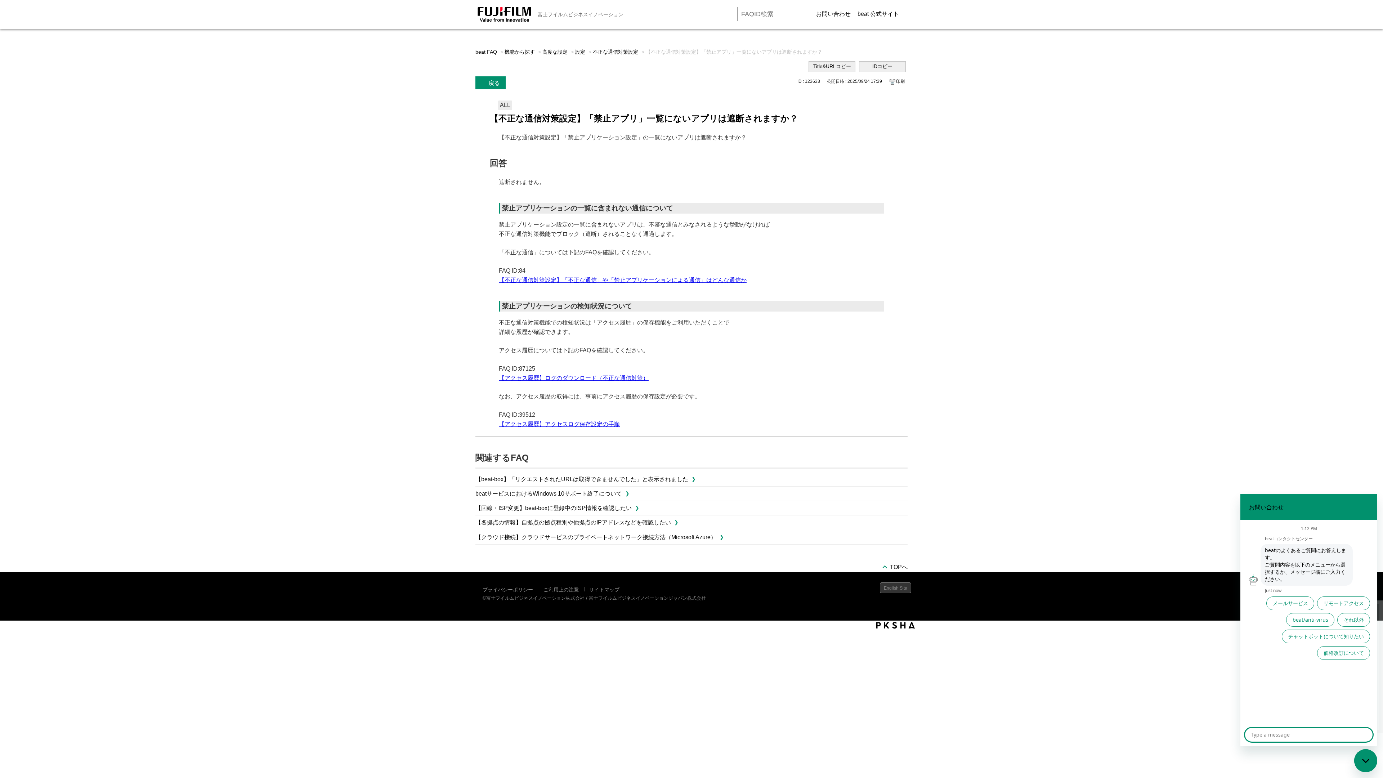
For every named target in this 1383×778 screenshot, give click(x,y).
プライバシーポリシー (508, 590)
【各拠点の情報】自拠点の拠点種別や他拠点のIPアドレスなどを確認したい (573, 522)
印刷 (900, 81)
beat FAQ (486, 52)
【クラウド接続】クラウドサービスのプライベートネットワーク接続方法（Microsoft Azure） (595, 537)
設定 (580, 52)
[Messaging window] (1308, 620)
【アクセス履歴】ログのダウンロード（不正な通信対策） (574, 378)
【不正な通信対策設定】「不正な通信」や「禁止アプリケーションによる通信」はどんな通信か (623, 280)
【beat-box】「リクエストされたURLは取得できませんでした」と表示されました (581, 479)
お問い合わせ (833, 14)
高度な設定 (555, 52)
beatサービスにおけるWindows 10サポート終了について (548, 494)
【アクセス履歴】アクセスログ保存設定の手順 (559, 424)
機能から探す (520, 52)
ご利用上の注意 (561, 590)
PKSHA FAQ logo (895, 625)
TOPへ (899, 567)
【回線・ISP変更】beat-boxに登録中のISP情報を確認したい (553, 508)
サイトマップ (604, 590)
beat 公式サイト (878, 14)
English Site (895, 588)
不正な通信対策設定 (615, 52)
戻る (494, 83)
